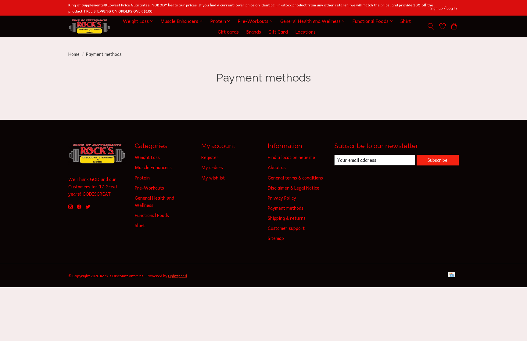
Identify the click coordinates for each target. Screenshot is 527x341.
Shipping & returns (287, 218)
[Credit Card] (451, 275)
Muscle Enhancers (153, 167)
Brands (253, 31)
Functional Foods (152, 215)
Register (210, 157)
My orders (212, 167)
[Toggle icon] (430, 26)
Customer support (286, 228)
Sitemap (276, 238)
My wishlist (213, 177)
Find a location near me (291, 157)
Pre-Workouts (149, 187)
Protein (142, 177)
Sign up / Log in (443, 8)
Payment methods (285, 208)
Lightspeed (177, 276)
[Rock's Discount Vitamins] (89, 26)
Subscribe (437, 160)
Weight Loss (147, 157)
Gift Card (278, 31)
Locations (305, 31)
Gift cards (228, 31)
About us (277, 167)
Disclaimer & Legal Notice (293, 187)
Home (74, 54)
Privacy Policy (282, 197)
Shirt (405, 21)
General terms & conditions (295, 177)
